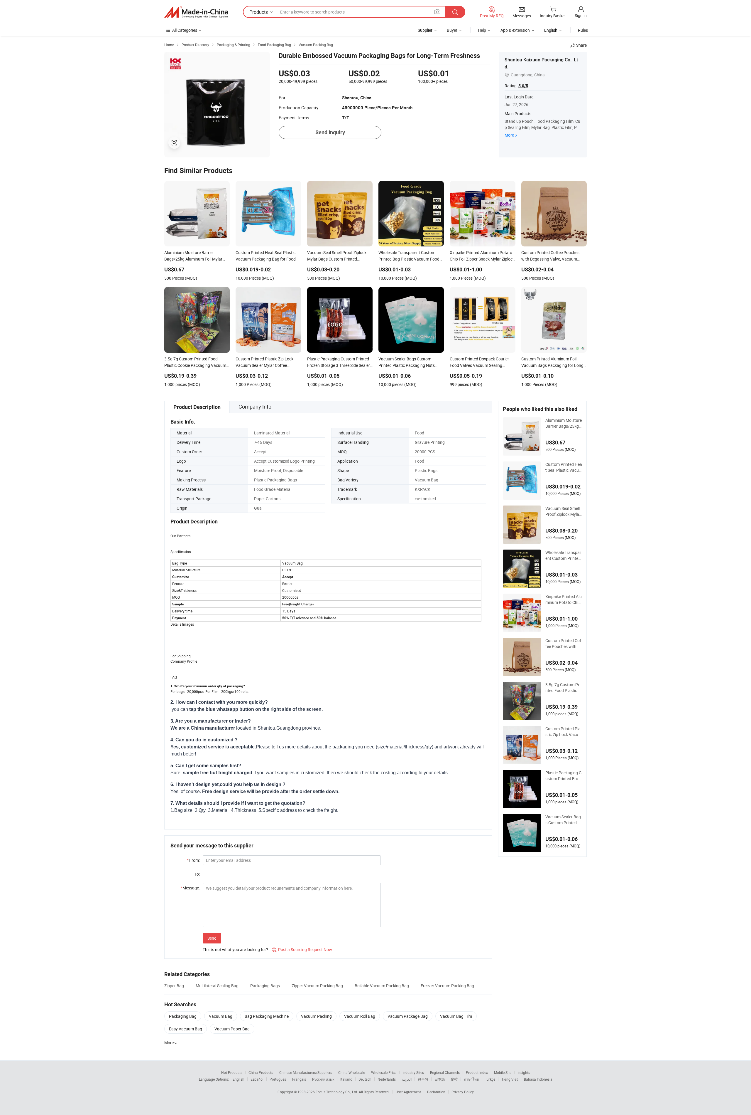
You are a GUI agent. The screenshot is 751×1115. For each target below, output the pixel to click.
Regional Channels (445, 1072)
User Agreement (408, 1091)
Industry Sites (413, 1072)
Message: (190, 888)
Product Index (477, 1072)
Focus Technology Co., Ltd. (337, 1091)
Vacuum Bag (220, 1016)
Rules (583, 30)
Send (211, 938)
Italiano (346, 1079)
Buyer (452, 30)
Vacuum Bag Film (456, 1016)
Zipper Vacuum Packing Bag (317, 985)
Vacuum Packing (316, 1016)
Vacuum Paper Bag (232, 1029)
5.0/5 (523, 85)
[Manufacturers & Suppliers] (196, 12)
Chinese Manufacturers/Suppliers (305, 1072)
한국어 (423, 1079)
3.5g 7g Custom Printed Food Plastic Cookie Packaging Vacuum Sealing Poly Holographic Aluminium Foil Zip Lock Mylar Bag (563, 687)
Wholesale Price (383, 1072)
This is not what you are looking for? (235, 949)
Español (257, 1079)
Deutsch (364, 1079)
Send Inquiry (330, 132)
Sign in (581, 15)
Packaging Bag (183, 1016)
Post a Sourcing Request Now (302, 949)
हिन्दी (454, 1079)
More (509, 135)
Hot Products (231, 1072)
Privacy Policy (462, 1091)
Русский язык (323, 1079)
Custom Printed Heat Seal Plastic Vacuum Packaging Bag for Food (563, 467)
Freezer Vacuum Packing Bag (447, 985)
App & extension (515, 30)
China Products (260, 1072)
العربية (407, 1079)
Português (278, 1079)
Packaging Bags (265, 985)
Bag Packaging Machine (267, 1016)
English (238, 1079)
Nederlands (387, 1079)
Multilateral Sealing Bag (217, 985)
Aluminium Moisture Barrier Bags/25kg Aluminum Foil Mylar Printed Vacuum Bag (563, 423)
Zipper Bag (174, 985)
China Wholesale (351, 1072)
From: (193, 860)
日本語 (439, 1079)
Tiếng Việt (509, 1079)
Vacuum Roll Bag (359, 1016)
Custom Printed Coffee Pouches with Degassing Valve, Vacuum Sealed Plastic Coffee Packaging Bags (563, 643)
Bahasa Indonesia (538, 1079)
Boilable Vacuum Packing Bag (382, 985)
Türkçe (490, 1079)
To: (197, 874)
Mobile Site (502, 1072)
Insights (523, 1072)
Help (482, 30)
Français (299, 1079)
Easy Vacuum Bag (185, 1029)
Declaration (436, 1091)
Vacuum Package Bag (408, 1016)
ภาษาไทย (471, 1079)
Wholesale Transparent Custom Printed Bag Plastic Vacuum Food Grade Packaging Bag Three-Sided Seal (563, 555)
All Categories (184, 30)
